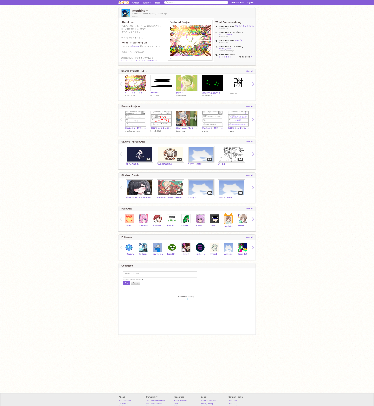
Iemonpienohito (225, 34)
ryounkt (213, 225)
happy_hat (242, 254)
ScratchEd (232, 400)
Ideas (157, 2)
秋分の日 (179, 92)
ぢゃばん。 (239, 40)
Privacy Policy (207, 403)
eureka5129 (200, 254)
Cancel (135, 283)
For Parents (124, 403)
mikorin (184, 225)
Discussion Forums (154, 403)
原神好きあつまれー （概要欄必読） (170, 197)
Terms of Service (208, 400)
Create (135, 2)
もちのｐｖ (192, 197)
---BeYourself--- (130, 254)
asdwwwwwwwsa (133, 131)
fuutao (232, 131)
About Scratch (125, 400)
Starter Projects (180, 400)
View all (249, 70)
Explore (147, 2)
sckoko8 (185, 254)
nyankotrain (229, 226)
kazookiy (171, 254)
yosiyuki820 (157, 131)
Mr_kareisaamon (144, 254)
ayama (241, 225)
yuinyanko (228, 254)
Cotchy (128, 225)
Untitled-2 (154, 92)
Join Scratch (237, 2)
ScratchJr (232, 403)
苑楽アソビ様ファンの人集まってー (139, 197)
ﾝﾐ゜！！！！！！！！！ (181, 58)
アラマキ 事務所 (195, 164)
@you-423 (135, 46)
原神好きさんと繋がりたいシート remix (135, 128)
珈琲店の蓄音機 (132, 164)
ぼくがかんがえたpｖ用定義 (212, 92)
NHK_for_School (172, 225)
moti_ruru (181, 131)
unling (206, 131)
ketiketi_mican (225, 48)
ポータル (221, 164)
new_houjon (158, 254)
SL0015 (199, 225)
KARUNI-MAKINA (158, 225)
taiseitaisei (143, 225)
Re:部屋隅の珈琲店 (164, 164)
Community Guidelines (155, 400)
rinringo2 (213, 254)
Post (127, 283)
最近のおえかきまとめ (244, 26)
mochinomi (224, 54)
